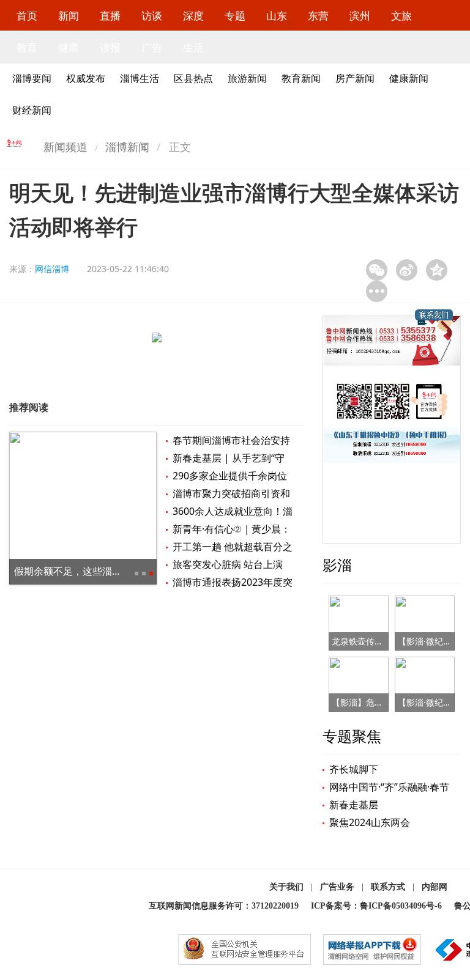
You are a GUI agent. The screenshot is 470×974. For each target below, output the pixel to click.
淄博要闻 (31, 78)
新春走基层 (353, 804)
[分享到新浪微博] (406, 270)
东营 (318, 16)
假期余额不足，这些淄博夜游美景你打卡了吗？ (117, 571)
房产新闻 (355, 78)
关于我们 (286, 886)
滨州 (359, 16)
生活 (193, 47)
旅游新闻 (247, 78)
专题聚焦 (352, 736)
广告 (151, 47)
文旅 (401, 16)
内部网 (434, 886)
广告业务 (337, 886)
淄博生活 (139, 78)
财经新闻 (31, 110)
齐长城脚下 (353, 769)
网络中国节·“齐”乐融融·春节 (389, 787)
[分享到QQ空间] (436, 270)
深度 (193, 16)
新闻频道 (65, 146)
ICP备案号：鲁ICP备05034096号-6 (376, 905)
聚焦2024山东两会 (369, 822)
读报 (110, 47)
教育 (27, 47)
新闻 (68, 16)
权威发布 (85, 78)
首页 (27, 16)
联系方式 (388, 886)
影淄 (337, 565)
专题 (235, 16)
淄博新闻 (127, 146)
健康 (68, 47)
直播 (110, 16)
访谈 (151, 16)
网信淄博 (52, 269)
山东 (276, 16)
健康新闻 (408, 78)
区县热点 (193, 78)
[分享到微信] (376, 270)
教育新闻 (301, 78)
